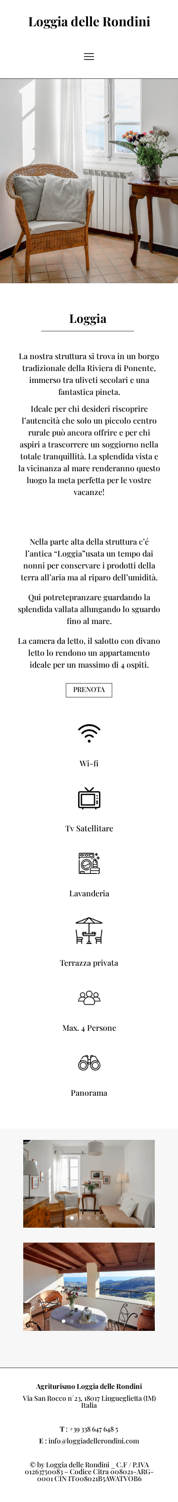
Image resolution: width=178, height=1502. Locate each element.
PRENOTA (89, 689)
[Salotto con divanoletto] (89, 1225)
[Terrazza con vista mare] (89, 1328)
